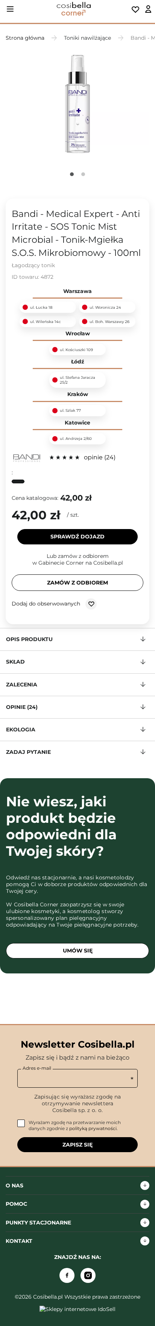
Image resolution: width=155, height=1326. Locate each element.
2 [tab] (83, 174)
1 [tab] (72, 174)
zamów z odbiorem (77, 582)
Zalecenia (21, 684)
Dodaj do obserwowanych (47, 603)
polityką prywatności (93, 1128)
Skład (15, 661)
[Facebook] (66, 1275)
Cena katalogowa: (35, 498)
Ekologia (20, 729)
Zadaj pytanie (28, 752)
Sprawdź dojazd (77, 536)
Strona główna (25, 37)
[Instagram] (88, 1275)
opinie (99, 457)
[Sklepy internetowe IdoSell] (77, 1309)
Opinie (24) (22, 707)
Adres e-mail (37, 1068)
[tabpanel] (77, 104)
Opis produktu (29, 639)
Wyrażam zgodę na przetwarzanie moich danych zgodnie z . (75, 1125)
